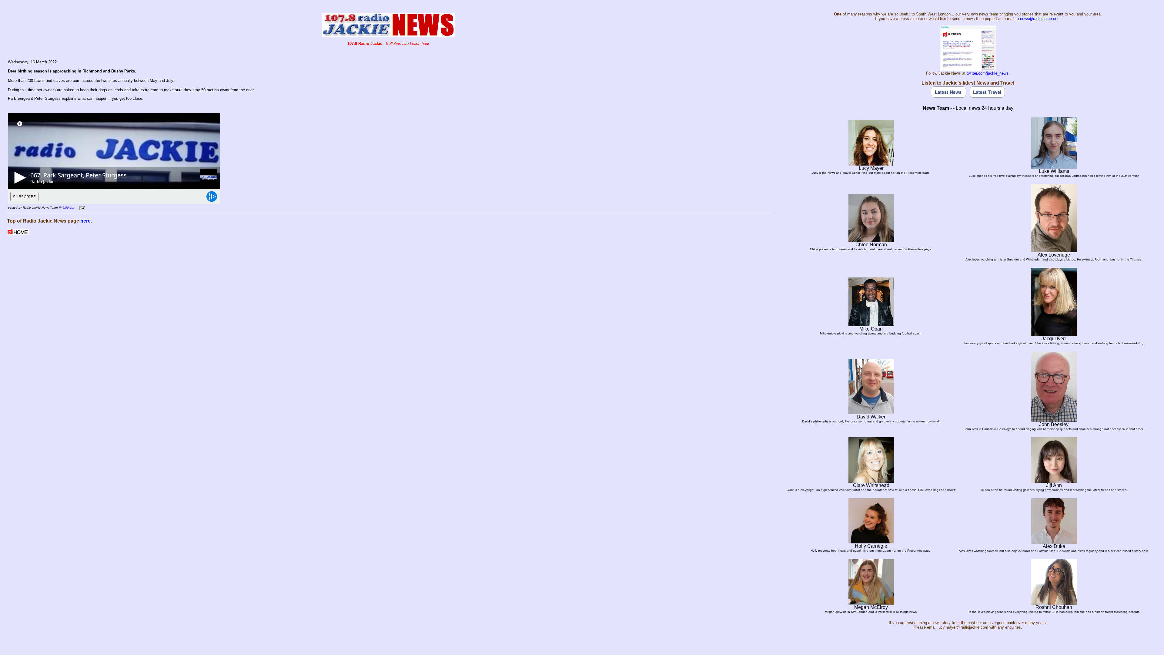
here (85, 220)
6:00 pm (68, 207)
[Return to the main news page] (388, 35)
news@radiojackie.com (1040, 18)
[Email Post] (81, 207)
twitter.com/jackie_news (987, 73)
